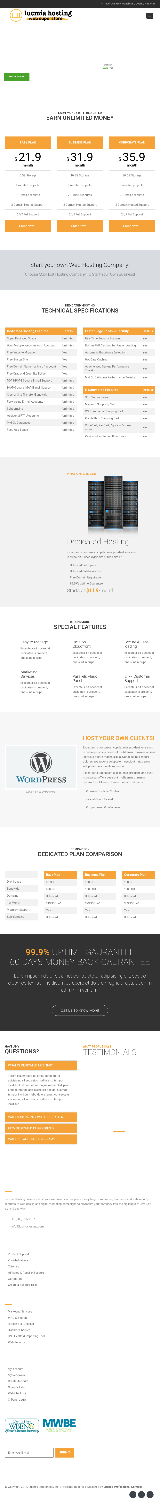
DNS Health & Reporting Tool (26, 1336)
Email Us (128, 3)
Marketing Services (20, 1311)
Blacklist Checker (19, 1330)
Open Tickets (16, 1387)
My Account (15, 1369)
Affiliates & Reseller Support (26, 1272)
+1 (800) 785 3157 (111, 3)
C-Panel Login (17, 1399)
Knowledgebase (18, 1260)
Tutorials (13, 1266)
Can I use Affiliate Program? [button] (31, 1139)
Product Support (18, 1254)
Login (139, 3)
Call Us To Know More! (80, 1010)
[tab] (41, 1065)
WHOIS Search (17, 1318)
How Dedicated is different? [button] (31, 1128)
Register (150, 3)
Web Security (16, 1342)
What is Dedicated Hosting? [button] (30, 1065)
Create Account (18, 1381)
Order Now (27, 226)
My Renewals (16, 1375)
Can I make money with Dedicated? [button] (35, 1117)
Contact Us (15, 1279)
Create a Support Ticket (23, 1285)
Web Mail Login (17, 1393)
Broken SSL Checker (21, 1324)
